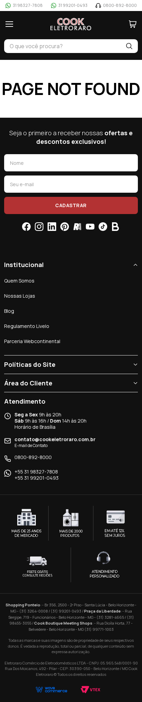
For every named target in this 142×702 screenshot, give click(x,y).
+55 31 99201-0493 (36, 478)
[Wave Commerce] (51, 689)
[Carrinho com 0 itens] (133, 24)
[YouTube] (90, 226)
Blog (9, 311)
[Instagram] (39, 226)
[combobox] (62, 46)
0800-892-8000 (33, 457)
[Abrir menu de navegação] (9, 24)
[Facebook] (26, 226)
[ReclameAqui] (77, 226)
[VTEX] (90, 689)
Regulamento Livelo (26, 326)
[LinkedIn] (52, 226)
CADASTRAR (71, 205)
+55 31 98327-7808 (36, 472)
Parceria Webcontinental (32, 341)
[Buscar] (129, 46)
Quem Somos (19, 280)
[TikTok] (103, 226)
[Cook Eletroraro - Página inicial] (71, 24)
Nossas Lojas (19, 295)
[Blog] (115, 226)
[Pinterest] (64, 226)
